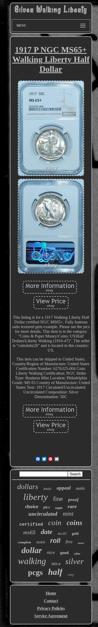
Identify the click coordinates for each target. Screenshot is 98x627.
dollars (27, 487)
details (47, 489)
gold (75, 534)
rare (72, 506)
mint (68, 513)
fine (58, 498)
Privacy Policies (51, 608)
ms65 (29, 532)
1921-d (55, 564)
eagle (58, 507)
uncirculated (42, 514)
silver (74, 561)
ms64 (40, 542)
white (77, 553)
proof (73, 499)
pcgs (35, 572)
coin (54, 522)
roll (55, 540)
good (64, 552)
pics (46, 507)
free (69, 541)
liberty (35, 497)
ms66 (80, 488)
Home (51, 593)
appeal (64, 488)
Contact (51, 601)
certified (31, 524)
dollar (31, 550)
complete (24, 542)
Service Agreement (50, 616)
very (71, 575)
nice (51, 552)
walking (32, 561)
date (47, 532)
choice (31, 506)
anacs (81, 543)
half (55, 572)
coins (74, 523)
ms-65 (62, 534)
